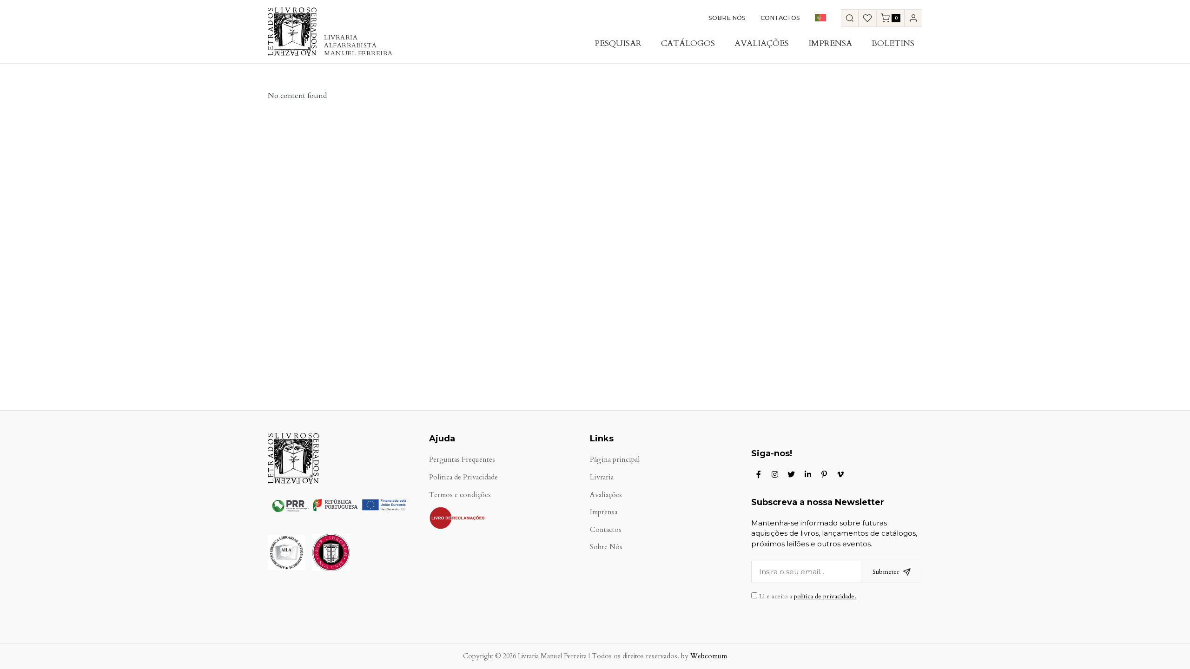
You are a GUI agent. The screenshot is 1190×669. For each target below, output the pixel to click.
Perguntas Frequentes (462, 460)
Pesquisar (618, 43)
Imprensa (830, 43)
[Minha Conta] (913, 18)
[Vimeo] (840, 474)
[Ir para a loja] (850, 18)
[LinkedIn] (807, 474)
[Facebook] (758, 474)
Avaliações (761, 43)
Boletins (893, 43)
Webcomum (708, 656)
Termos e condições (460, 495)
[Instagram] (774, 474)
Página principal (615, 460)
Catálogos (688, 43)
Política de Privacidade (463, 477)
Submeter (886, 571)
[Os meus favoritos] (867, 18)
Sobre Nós (727, 17)
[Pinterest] (824, 474)
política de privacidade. (825, 596)
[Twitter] (791, 474)
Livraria (602, 477)
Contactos (780, 17)
